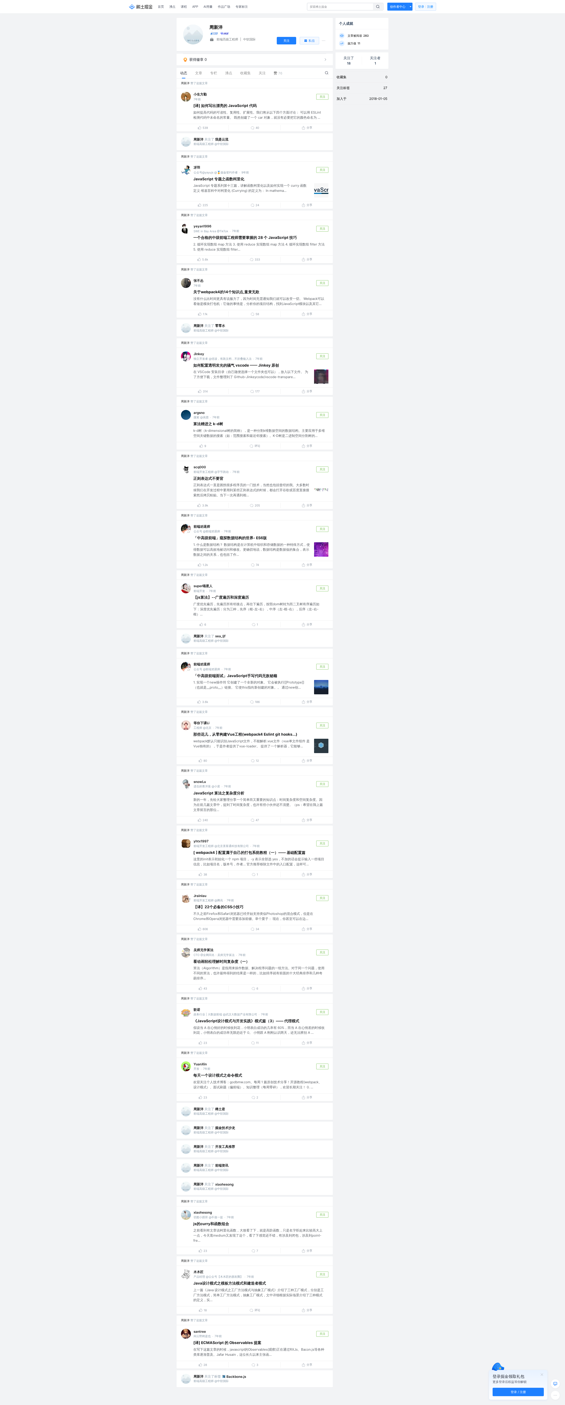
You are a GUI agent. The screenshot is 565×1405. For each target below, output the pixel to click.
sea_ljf (220, 636)
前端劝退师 (202, 526)
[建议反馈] (555, 1383)
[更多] (555, 1395)
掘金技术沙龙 (225, 1128)
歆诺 (197, 1009)
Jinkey (199, 354)
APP (195, 6)
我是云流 (221, 139)
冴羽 (197, 167)
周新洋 (185, 83)
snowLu (200, 782)
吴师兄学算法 (203, 950)
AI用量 (208, 6)
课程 (184, 6)
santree (200, 1331)
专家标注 (241, 6)
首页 (161, 6)
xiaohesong (224, 1184)
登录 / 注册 (518, 1392)
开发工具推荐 (225, 1146)
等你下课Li (201, 723)
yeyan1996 (202, 226)
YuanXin (200, 1064)
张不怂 (198, 280)
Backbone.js (236, 1377)
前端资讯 (221, 1165)
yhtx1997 (201, 841)
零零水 (220, 326)
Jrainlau (200, 896)
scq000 (200, 467)
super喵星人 (203, 586)
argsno (199, 413)
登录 (425, 6)
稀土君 (220, 1109)
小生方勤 (200, 94)
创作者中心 (397, 6)
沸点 (172, 6)
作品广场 (224, 6)
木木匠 (198, 1272)
